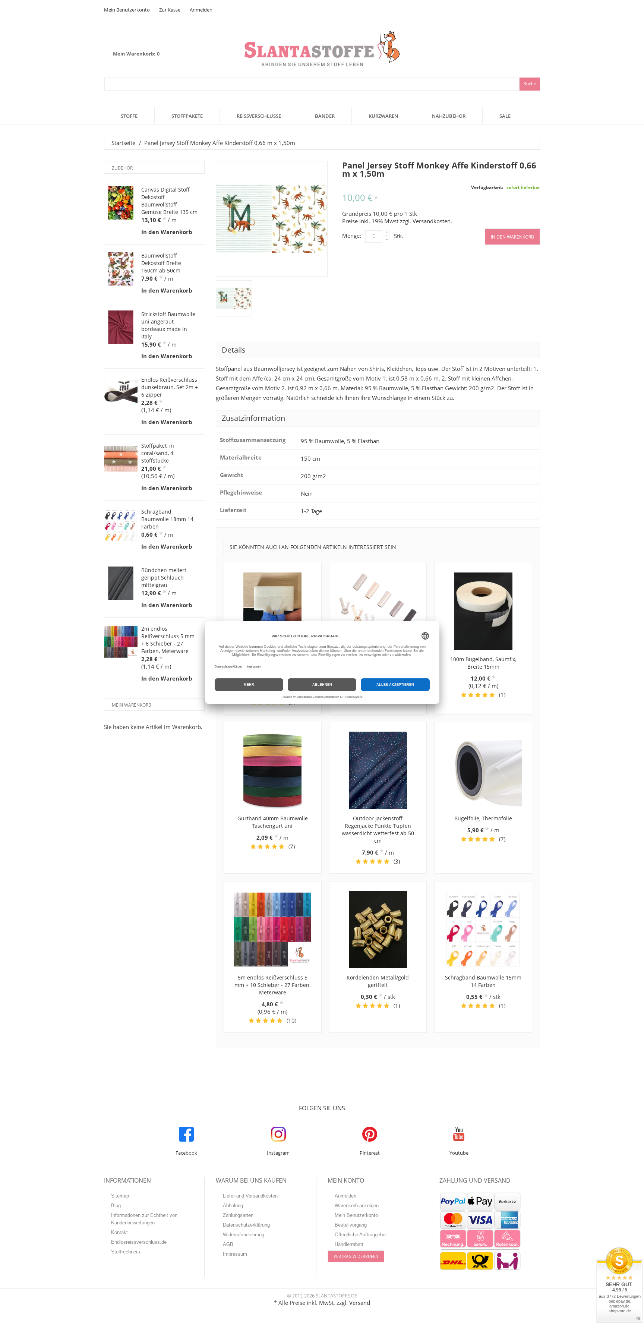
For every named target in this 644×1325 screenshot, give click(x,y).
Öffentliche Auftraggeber (361, 1234)
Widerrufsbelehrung (243, 1234)
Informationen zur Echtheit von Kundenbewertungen (144, 1218)
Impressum (235, 1254)
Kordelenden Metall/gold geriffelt (378, 981)
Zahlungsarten (238, 1215)
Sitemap (120, 1196)
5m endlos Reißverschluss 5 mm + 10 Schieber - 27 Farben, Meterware (272, 985)
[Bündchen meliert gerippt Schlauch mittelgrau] (121, 583)
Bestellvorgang (351, 1225)
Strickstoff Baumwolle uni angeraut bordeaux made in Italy (168, 325)
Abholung (233, 1205)
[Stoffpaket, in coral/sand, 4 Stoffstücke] (121, 459)
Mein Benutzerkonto (127, 9)
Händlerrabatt (349, 1244)
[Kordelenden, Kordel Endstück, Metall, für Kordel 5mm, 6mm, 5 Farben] (378, 611)
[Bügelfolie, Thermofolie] (483, 770)
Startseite (123, 142)
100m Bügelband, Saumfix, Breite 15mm (483, 663)
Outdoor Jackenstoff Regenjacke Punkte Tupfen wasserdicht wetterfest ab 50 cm (378, 829)
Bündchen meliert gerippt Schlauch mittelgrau (163, 578)
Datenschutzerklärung (246, 1225)
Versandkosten (432, 221)
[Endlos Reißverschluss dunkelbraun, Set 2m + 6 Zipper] (121, 393)
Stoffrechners (125, 1252)
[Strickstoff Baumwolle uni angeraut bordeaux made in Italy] (121, 327)
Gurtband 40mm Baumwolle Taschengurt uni (272, 822)
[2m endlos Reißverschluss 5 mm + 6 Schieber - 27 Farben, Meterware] (121, 642)
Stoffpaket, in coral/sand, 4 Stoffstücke (157, 453)
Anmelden (201, 9)
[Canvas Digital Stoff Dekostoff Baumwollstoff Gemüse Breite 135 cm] (121, 203)
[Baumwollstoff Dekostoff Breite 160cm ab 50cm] (121, 268)
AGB (228, 1244)
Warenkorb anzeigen (357, 1205)
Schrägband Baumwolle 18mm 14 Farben (167, 519)
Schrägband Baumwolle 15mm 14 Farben (483, 981)
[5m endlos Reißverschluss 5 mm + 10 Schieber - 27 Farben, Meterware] (272, 929)
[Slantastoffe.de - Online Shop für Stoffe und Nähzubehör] (322, 48)
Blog (116, 1205)
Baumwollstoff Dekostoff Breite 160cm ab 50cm (161, 263)
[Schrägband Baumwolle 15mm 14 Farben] (483, 929)
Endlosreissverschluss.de (139, 1242)
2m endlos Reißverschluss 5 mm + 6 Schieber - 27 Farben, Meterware (168, 639)
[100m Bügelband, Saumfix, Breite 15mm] (483, 611)
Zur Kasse (169, 9)
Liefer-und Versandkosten (250, 1196)
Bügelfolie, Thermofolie (483, 818)
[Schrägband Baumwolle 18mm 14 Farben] (121, 525)
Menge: (351, 235)
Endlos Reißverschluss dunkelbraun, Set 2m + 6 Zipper (169, 387)
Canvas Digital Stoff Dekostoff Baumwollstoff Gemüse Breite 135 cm (169, 200)
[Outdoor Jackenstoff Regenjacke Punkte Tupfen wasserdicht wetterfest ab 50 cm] (378, 770)
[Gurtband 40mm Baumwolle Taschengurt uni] (272, 770)
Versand (359, 1302)
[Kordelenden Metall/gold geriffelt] (378, 929)
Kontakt (119, 1232)
